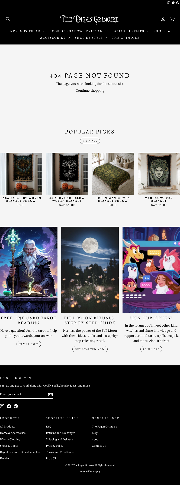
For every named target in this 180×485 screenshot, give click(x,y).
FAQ (48, 426)
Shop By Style (89, 38)
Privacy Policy (54, 445)
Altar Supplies (130, 31)
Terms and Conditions (59, 452)
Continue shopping (90, 90)
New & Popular (26, 31)
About (95, 439)
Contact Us (99, 445)
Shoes (160, 31)
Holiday (4, 458)
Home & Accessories (12, 433)
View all (90, 140)
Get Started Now (90, 349)
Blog (94, 433)
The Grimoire (126, 38)
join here (151, 349)
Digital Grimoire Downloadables (20, 452)
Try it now (28, 344)
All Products (7, 426)
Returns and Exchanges (60, 433)
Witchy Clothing (10, 439)
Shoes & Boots (9, 445)
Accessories (53, 38)
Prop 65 (51, 458)
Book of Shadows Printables (79, 31)
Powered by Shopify (90, 471)
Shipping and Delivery (59, 439)
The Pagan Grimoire (104, 426)
